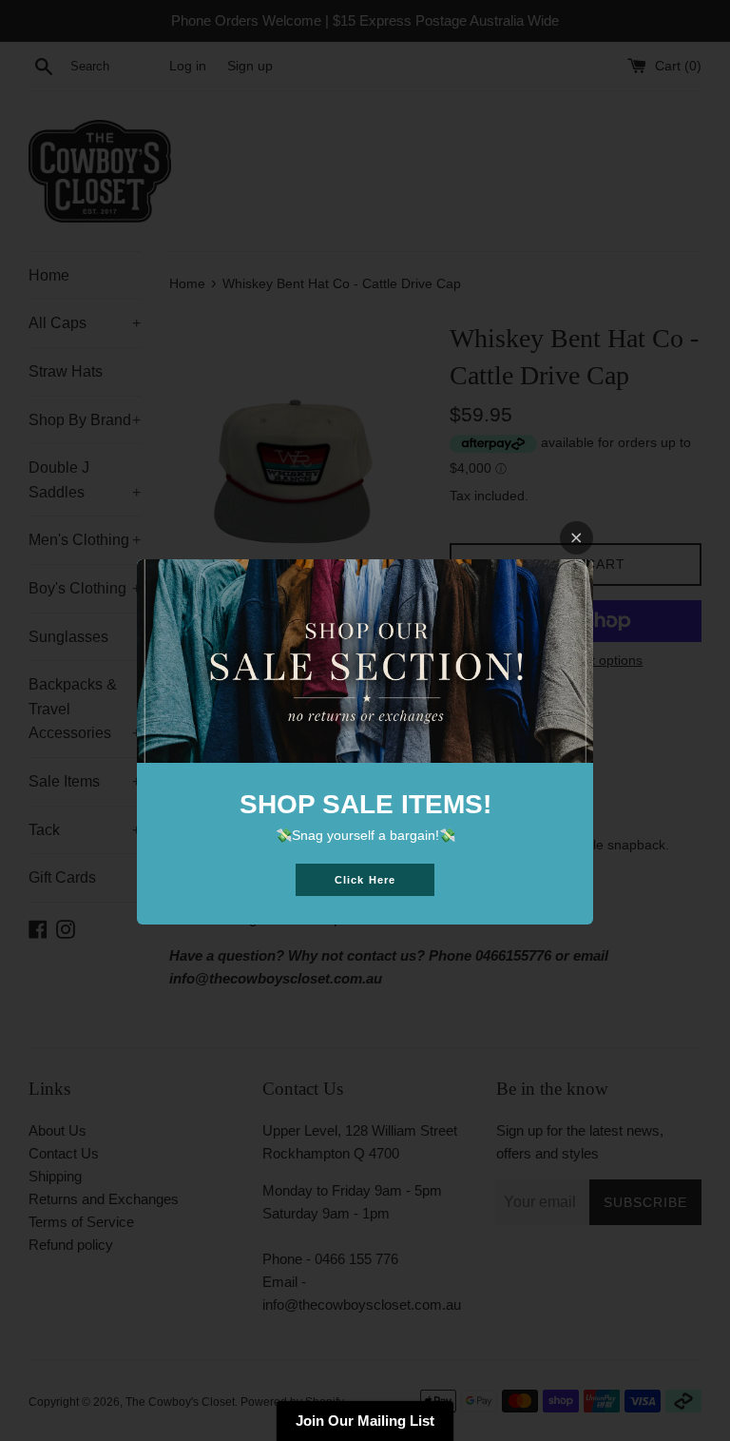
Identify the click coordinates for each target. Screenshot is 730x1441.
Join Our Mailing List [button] (365, 1420)
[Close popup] (576, 538)
